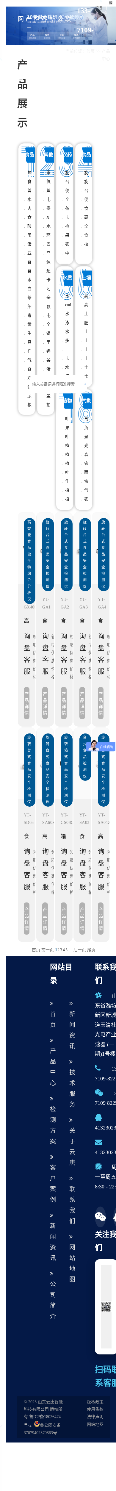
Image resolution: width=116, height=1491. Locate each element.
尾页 (91, 950)
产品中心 (29, 64)
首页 (36, 950)
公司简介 (60, 64)
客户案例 (44, 64)
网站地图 (72, 1263)
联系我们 (72, 1205)
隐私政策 (95, 1402)
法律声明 (95, 1417)
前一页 (47, 950)
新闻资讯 (52, 64)
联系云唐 (68, 64)
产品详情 (26, 703)
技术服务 (72, 1088)
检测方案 (37, 64)
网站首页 (21, 64)
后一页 (79, 950)
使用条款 (95, 1409)
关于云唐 (72, 1146)
